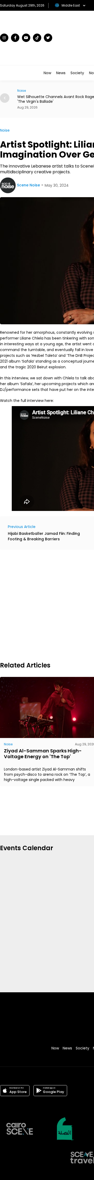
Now (47, 73)
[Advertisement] (47, 605)
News (61, 73)
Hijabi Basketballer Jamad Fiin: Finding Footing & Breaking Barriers (44, 536)
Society (77, 73)
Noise (5, 130)
